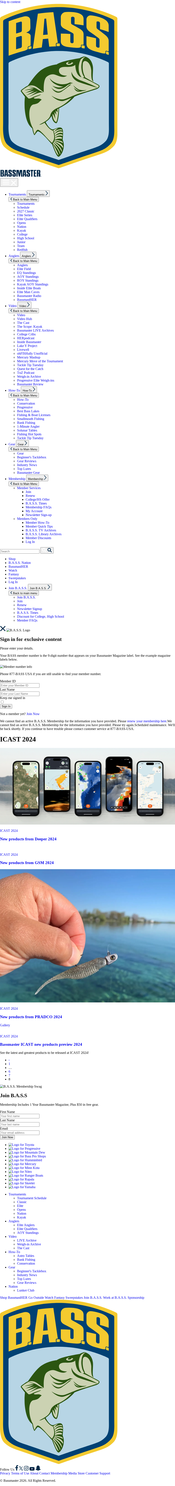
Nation (21, 226)
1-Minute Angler (28, 426)
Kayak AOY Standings (32, 284)
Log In (30, 542)
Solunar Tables (27, 430)
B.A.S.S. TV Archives (41, 530)
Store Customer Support (94, 1473)
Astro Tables (25, 1256)
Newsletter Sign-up (39, 515)
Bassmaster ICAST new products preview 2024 (41, 1044)
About (34, 1473)
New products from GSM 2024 (27, 862)
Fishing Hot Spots (29, 434)
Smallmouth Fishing (30, 419)
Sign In (6, 706)
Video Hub (24, 319)
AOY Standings (28, 276)
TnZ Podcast (25, 372)
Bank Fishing (26, 422)
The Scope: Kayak (29, 326)
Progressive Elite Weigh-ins (35, 380)
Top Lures (24, 469)
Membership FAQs (38, 507)
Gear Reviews (26, 461)
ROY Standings (27, 280)
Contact (44, 1473)
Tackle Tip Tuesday (30, 365)
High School (25, 238)
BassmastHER (27, 299)
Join (28, 492)
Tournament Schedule (32, 1198)
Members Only (27, 519)
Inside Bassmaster (29, 342)
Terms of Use (20, 1473)
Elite (20, 1206)
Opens (21, 223)
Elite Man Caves (28, 292)
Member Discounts (38, 538)
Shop (12, 559)
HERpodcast (25, 338)
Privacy (5, 1473)
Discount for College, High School (40, 616)
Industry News (27, 465)
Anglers (14, 256)
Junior (21, 242)
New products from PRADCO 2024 (31, 1017)
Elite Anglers (26, 1225)
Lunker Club (25, 1290)
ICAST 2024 (9, 830)
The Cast (23, 323)
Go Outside (36, 1297)
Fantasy (14, 574)
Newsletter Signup (29, 609)
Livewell (23, 349)
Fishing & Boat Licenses (33, 415)
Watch (13, 570)
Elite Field (24, 269)
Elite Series (24, 215)
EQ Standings (26, 273)
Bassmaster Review (30, 384)
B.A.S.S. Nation (20, 563)
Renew (30, 495)
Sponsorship (136, 1297)
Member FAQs (27, 620)
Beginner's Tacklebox (31, 457)
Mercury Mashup (28, 357)
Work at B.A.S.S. (115, 1297)
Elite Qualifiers (27, 219)
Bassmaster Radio (29, 296)
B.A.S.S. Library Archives (43, 534)
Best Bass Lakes (28, 411)
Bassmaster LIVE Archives (35, 330)
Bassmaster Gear (28, 472)
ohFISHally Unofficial (32, 353)
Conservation (26, 403)
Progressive (25, 407)
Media (72, 1473)
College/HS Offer (38, 499)
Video (13, 306)
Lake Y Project (27, 346)
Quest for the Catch (30, 369)
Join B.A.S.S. (18, 588)
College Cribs (26, 334)
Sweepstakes (17, 578)
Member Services (29, 488)
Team (21, 246)
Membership (17, 479)
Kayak (21, 230)
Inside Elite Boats (29, 288)
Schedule (23, 207)
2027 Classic (25, 211)
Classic (22, 1202)
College (22, 234)
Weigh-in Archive (29, 376)
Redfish (22, 250)
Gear (12, 444)
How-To (14, 390)
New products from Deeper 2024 (28, 839)
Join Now (33, 714)
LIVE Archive (26, 1240)
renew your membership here (146, 721)
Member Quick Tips (39, 526)
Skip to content (10, 2)
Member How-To (37, 522)
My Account (34, 511)
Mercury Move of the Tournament (40, 361)
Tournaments (17, 194)
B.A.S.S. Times (36, 503)
